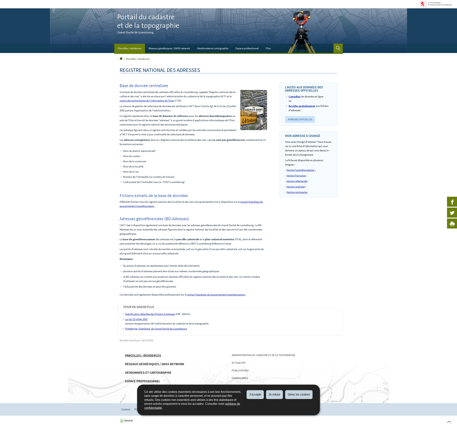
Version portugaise (297, 192)
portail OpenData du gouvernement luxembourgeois (216, 294)
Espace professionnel (247, 48)
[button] (338, 48)
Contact (125, 409)
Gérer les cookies (299, 394)
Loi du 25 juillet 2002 (136, 319)
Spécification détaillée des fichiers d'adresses (150, 314)
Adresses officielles (300, 119)
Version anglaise (296, 186)
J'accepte (255, 394)
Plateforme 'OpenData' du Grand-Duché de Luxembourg (156, 328)
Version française (296, 175)
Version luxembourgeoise (300, 170)
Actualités (239, 362)
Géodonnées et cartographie (212, 48)
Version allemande (297, 181)
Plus (268, 48)
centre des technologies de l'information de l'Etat (147, 100)
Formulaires (240, 378)
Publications (240, 370)
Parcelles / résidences (129, 48)
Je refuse (274, 394)
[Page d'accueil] (121, 59)
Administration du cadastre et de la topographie (263, 355)
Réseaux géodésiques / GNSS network (169, 48)
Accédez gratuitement (302, 106)
